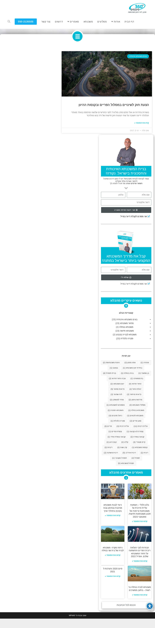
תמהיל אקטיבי (119, 458)
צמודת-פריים (115, 431)
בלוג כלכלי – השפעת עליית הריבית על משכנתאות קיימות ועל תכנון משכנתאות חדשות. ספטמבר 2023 (139, 511)
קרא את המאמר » (141, 123)
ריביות (108, 447)
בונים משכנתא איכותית (126, 319)
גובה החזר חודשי (117, 378)
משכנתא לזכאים (135, 416)
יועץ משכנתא (117, 384)
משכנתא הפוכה (115, 410)
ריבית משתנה (111, 453)
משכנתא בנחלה (126, 327)
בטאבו (114, 368)
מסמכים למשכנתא (116, 405)
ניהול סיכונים (115, 416)
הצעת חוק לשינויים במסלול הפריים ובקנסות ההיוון (114, 105)
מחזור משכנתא (127, 323)
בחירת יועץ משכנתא (132, 368)
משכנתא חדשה (127, 331)
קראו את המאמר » (139, 521)
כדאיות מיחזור (134, 394)
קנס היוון (112, 442)
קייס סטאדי (139, 442)
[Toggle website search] (8, 21)
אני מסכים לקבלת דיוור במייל (133, 216)
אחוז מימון (130, 362)
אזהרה (145, 362)
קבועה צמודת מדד (117, 437)
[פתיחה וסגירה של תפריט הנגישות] (149, 606)
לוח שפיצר (116, 394)
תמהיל (136, 458)
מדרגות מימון (135, 400)
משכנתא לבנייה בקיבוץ (126, 334)
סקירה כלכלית (127, 338)
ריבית (144, 453)
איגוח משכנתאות (111, 362)
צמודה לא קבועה (135, 431)
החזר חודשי (135, 384)
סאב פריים (135, 421)
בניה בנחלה (127, 373)
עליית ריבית (123, 426)
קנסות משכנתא (139, 447)
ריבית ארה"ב (129, 453)
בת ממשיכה (136, 378)
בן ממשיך (143, 373)
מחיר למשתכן (117, 400)
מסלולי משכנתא (137, 405)
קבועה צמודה (137, 437)
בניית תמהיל (109, 373)
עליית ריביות (141, 426)
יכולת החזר (135, 389)
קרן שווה (122, 447)
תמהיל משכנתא (126, 463)
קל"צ (124, 442)
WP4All (72, 615)
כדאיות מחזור (117, 389)
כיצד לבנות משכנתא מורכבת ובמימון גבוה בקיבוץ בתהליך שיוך (112, 508)
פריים (108, 426)
